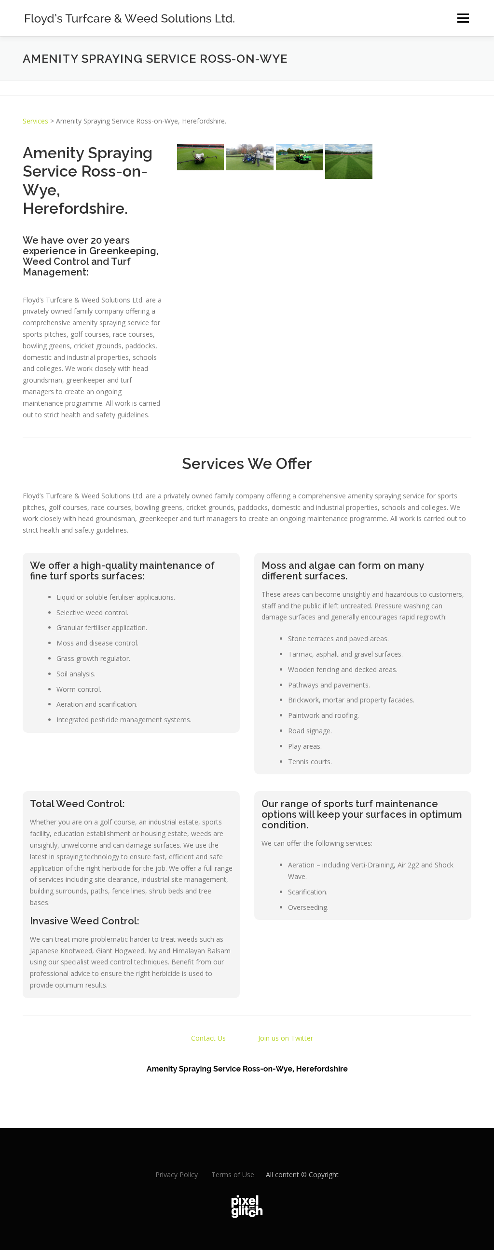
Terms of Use (232, 1174)
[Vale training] (447, 163)
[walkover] (200, 157)
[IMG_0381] (348, 161)
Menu (462, 18)
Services (35, 120)
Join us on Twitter (285, 1038)
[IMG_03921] (447, 149)
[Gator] (299, 157)
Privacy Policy (176, 1174)
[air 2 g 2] (249, 157)
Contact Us (208, 1038)
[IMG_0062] (398, 161)
